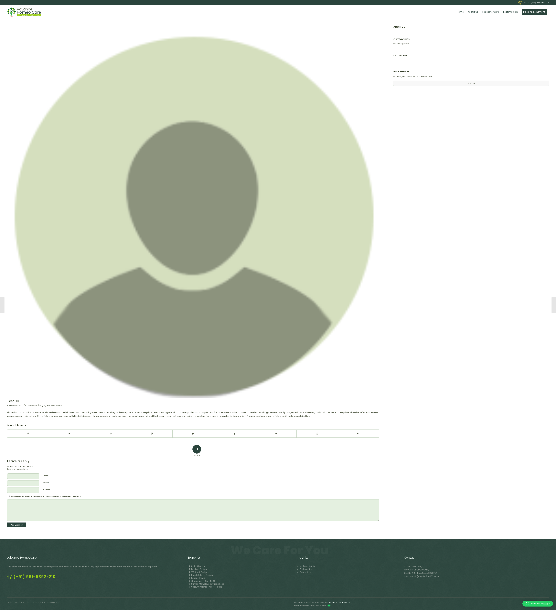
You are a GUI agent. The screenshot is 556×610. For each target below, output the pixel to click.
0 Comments (31, 405)
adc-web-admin (54, 405)
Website (46, 489)
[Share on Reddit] (317, 434)
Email (46, 482)
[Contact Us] (297, 572)
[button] (537, 604)
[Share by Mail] (358, 434)
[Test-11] (554, 305)
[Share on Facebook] (28, 434)
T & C (23, 602)
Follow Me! (471, 83)
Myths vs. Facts (307, 566)
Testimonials (306, 569)
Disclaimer (14, 602)
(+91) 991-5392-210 (33, 577)
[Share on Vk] (275, 434)
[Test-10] (193, 212)
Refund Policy (51, 602)
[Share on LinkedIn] (193, 434)
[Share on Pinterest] (151, 434)
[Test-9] (2, 305)
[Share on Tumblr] (234, 434)
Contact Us (305, 572)
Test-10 (13, 401)
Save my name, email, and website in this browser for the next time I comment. (46, 496)
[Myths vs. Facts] (297, 566)
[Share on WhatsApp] (110, 434)
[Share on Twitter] (69, 434)
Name (46, 475)
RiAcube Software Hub (316, 605)
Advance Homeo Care (339, 602)
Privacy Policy (35, 602)
